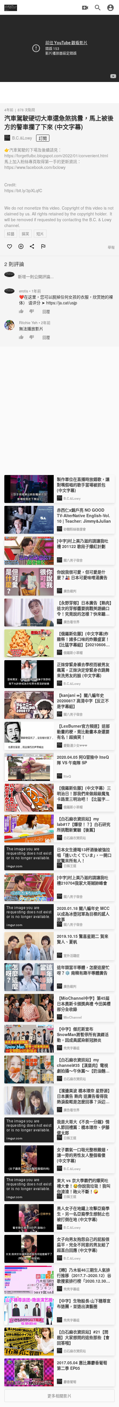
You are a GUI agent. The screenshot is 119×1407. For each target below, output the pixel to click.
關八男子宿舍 (73, 560)
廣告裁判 (70, 591)
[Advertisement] (59, 92)
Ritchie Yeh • (35, 322)
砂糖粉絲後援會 (75, 529)
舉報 (111, 247)
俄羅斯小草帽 (73, 652)
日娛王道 (70, 865)
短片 (40, 233)
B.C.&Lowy (72, 498)
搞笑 (25, 233)
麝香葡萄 (70, 1381)
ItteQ (67, 776)
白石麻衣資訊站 (75, 837)
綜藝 (10, 233)
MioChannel (73, 1017)
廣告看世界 (71, 621)
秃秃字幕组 (71, 1048)
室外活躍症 (71, 955)
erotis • (30, 291)
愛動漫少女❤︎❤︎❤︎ (75, 745)
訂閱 (43, 138)
